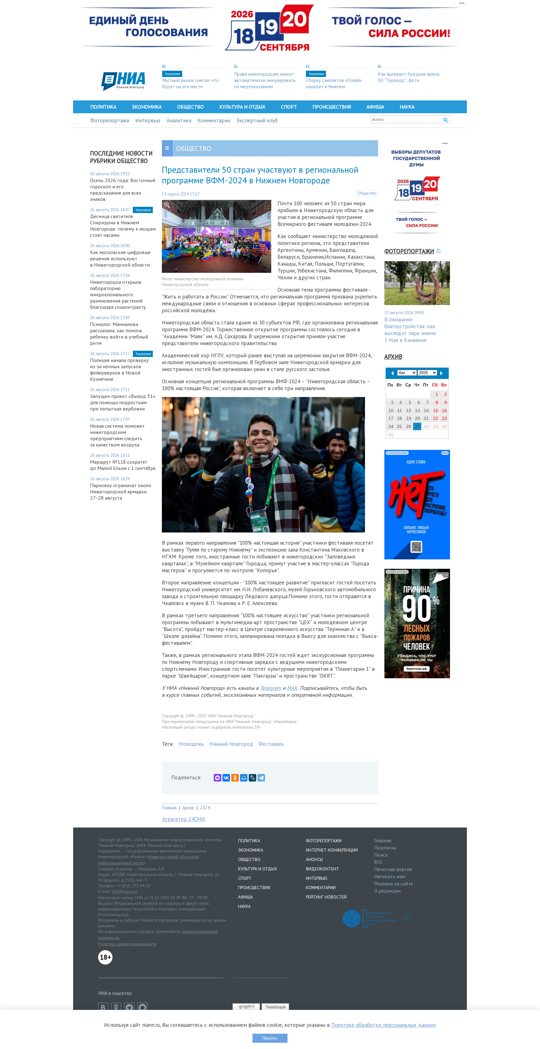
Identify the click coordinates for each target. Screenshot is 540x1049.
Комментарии (214, 120)
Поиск (381, 855)
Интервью (147, 120)
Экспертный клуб (257, 120)
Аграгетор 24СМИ (183, 819)
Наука (407, 107)
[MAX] (217, 778)
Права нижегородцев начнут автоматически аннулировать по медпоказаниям (265, 80)
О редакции (387, 891)
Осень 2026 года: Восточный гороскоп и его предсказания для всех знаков (122, 189)
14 (426, 410)
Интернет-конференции (332, 850)
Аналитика (179, 120)
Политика (103, 107)
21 (426, 418)
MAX (292, 688)
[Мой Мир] (244, 778)
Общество (190, 107)
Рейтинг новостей (326, 897)
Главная (169, 808)
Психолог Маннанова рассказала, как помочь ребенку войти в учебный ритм (119, 333)
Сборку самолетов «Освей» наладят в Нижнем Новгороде (334, 86)
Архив (188, 808)
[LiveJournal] (252, 778)
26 (408, 426)
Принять (270, 1038)
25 (399, 426)
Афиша (375, 107)
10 (390, 410)
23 (444, 418)
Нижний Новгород (231, 744)
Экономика (147, 107)
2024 (205, 808)
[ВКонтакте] (226, 778)
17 (390, 418)
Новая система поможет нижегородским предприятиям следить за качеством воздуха (117, 435)
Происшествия (331, 107)
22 (435, 418)
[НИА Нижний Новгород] (123, 89)
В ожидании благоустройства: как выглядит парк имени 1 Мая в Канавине (410, 330)
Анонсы (314, 859)
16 (444, 410)
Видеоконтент (322, 869)
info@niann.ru (124, 891)
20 (417, 418)
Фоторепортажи (109, 120)
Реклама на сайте (393, 883)
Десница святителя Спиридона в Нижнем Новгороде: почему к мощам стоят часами (123, 225)
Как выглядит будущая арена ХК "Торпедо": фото (408, 77)
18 (399, 418)
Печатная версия (393, 869)
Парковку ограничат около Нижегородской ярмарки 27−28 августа (120, 491)
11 (399, 410)
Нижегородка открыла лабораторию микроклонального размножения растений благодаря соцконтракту (118, 294)
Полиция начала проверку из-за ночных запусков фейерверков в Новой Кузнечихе (119, 369)
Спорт (289, 107)
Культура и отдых (242, 107)
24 (390, 426)
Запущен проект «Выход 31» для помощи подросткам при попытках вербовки (122, 402)
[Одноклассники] (235, 778)
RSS (378, 862)
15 (435, 410)
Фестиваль (271, 744)
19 (408, 418)
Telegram (270, 688)
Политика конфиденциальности (127, 944)
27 (417, 426)
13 (417, 410)
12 (408, 410)
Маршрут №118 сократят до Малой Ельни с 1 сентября (122, 465)
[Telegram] (261, 778)
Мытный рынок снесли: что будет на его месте (190, 83)
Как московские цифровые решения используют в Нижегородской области (120, 258)
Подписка (385, 847)
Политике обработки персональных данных (383, 1024)
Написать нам (389, 876)
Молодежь (191, 744)
